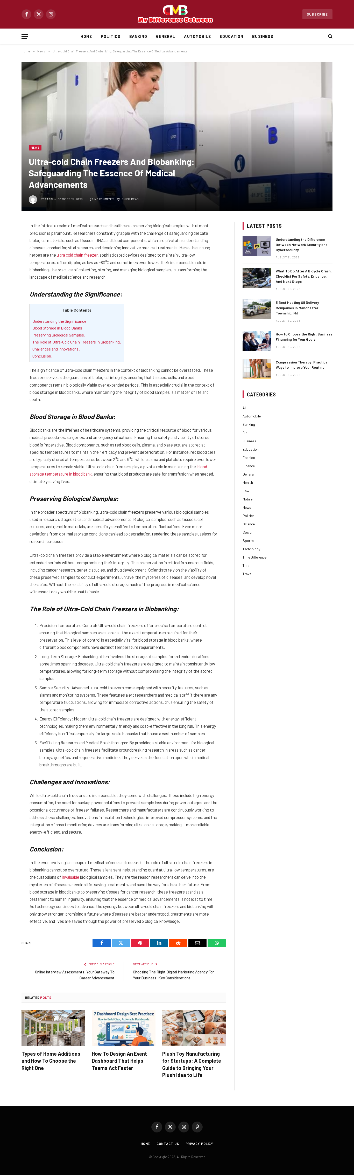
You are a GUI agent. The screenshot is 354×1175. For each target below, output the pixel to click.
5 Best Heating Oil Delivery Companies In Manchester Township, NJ (297, 307)
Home (86, 36)
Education (231, 36)
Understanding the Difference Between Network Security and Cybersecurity (302, 244)
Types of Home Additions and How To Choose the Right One (51, 1060)
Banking (138, 36)
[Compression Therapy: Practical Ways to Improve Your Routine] (257, 369)
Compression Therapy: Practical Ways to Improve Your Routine (302, 364)
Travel (247, 574)
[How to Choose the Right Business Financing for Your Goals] (257, 341)
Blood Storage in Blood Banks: (58, 327)
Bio (245, 432)
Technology (251, 549)
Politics (110, 36)
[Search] (329, 36)
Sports (248, 540)
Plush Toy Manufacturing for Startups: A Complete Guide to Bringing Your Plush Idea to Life (191, 1064)
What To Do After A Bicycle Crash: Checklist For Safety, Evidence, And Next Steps (304, 276)
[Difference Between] (177, 14)
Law (246, 491)
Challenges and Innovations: (56, 348)
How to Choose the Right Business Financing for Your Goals (304, 336)
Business (262, 36)
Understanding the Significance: (60, 321)
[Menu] (25, 36)
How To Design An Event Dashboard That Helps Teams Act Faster (119, 1060)
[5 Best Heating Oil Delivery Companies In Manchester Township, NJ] (257, 309)
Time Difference (254, 557)
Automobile (197, 36)
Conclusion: (42, 355)
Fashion (249, 457)
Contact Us (168, 1144)
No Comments (104, 199)
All (244, 408)
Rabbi (49, 199)
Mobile (247, 499)
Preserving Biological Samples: (59, 334)
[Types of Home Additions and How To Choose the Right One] (53, 1028)
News (35, 147)
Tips (246, 565)
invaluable (70, 876)
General (165, 36)
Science (249, 524)
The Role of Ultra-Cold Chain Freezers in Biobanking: (76, 341)
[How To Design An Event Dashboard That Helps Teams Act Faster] (123, 1028)
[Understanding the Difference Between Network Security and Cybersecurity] (257, 246)
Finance (249, 466)
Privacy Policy (200, 1144)
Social (247, 532)
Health (248, 482)
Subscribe (317, 14)
